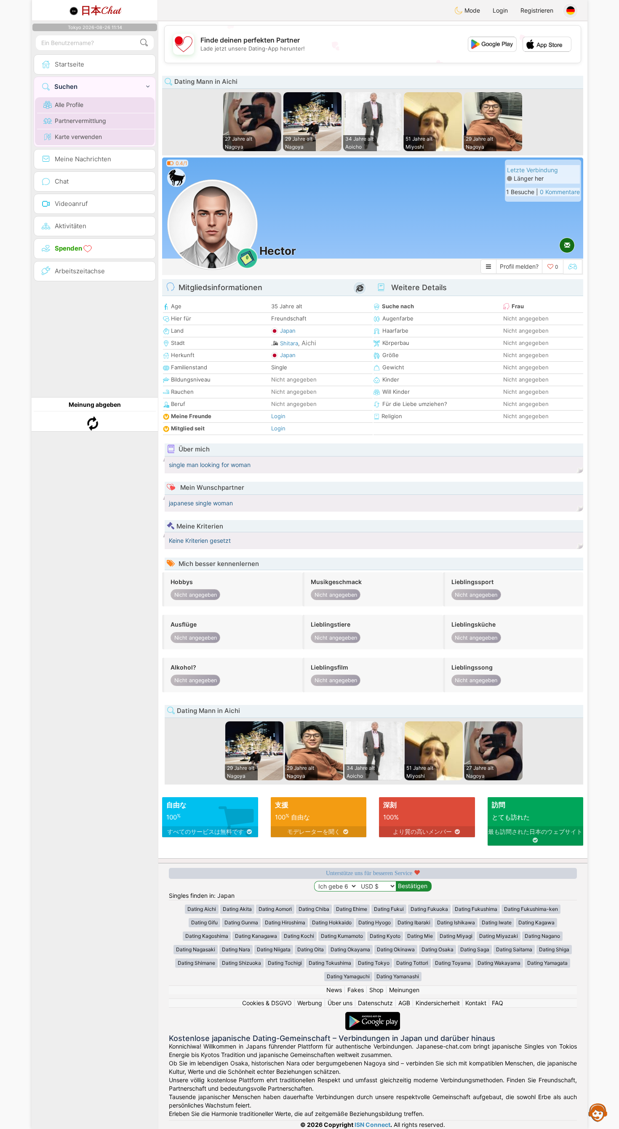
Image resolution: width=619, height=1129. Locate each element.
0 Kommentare (560, 191)
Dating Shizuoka (241, 963)
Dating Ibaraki (414, 922)
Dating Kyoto (385, 936)
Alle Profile (69, 104)
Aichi (308, 343)
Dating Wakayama (499, 963)
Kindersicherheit (438, 1002)
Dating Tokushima (330, 963)
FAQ (497, 1002)
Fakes (355, 989)
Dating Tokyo (374, 963)
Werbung (309, 1002)
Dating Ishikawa (456, 922)
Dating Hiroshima (285, 922)
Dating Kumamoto (342, 936)
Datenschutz (375, 1002)
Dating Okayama (350, 949)
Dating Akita (237, 909)
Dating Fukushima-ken (531, 909)
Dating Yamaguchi (348, 976)
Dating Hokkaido (332, 922)
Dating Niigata (274, 949)
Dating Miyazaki (498, 936)
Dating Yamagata (547, 963)
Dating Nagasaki (195, 949)
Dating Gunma (241, 922)
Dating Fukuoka (429, 909)
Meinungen (404, 989)
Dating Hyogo (374, 922)
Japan (288, 330)
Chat (100, 10)
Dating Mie (420, 936)
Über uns (340, 1002)
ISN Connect (372, 1124)
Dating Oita (310, 949)
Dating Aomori (275, 909)
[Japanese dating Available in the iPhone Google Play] (372, 1016)
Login (500, 10)
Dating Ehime (351, 909)
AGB (404, 1002)
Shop (376, 989)
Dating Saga (474, 949)
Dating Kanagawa (256, 936)
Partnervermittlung (80, 120)
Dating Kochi (299, 936)
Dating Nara (236, 949)
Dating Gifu (204, 922)
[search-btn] (144, 42)
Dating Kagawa (536, 922)
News (334, 989)
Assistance (598, 1112)
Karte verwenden (78, 136)
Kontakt (475, 1002)
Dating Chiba (314, 909)
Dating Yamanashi (397, 976)
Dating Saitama (514, 949)
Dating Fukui (389, 909)
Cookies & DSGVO (267, 1002)
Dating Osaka (438, 949)
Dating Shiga (554, 949)
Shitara (289, 343)
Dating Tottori (412, 963)
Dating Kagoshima (206, 936)
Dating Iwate (497, 922)
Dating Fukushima (476, 909)
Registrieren (536, 10)
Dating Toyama (453, 963)
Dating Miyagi (456, 936)
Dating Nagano (542, 936)
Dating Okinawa (396, 949)
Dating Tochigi (285, 963)
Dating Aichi (201, 909)
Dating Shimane (196, 963)
